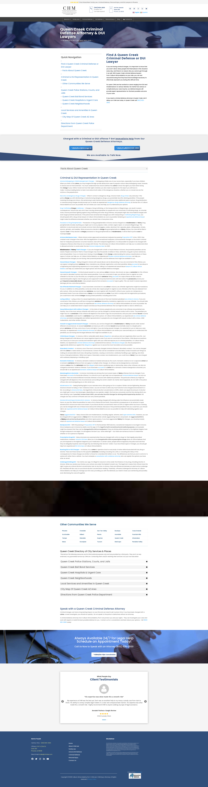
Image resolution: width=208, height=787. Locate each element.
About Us (66, 19)
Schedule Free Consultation (105, 655)
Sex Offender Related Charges (70, 287)
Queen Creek (119, 538)
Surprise (100, 538)
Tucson (99, 542)
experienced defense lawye (135, 217)
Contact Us (128, 19)
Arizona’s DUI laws (81, 439)
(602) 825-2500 (124, 646)
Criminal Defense (87, 19)
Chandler (83, 531)
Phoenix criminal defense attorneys (120, 256)
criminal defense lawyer (130, 375)
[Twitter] (36, 759)
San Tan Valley (102, 531)
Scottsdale (65, 534)
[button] (102, 719)
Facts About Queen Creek (74, 70)
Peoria (99, 534)
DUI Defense (98, 19)
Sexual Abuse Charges (68, 262)
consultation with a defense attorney (108, 456)
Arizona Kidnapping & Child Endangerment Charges (77, 181)
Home (71, 743)
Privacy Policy (92, 779)
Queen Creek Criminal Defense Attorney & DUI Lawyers (82, 33)
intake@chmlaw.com (45, 754)
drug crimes (125, 196)
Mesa (64, 542)
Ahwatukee (136, 538)
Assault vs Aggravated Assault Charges (74, 324)
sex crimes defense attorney (103, 303)
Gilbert (82, 534)
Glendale (83, 538)
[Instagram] (40, 759)
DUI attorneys (79, 446)
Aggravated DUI (67, 415)
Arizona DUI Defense (75, 752)
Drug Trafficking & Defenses (72, 208)
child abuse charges (118, 343)
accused (135, 264)
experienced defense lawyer (75, 421)
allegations (107, 336)
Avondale (118, 534)
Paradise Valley (137, 542)
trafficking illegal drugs (132, 215)
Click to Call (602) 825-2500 (128, 148)
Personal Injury (110, 19)
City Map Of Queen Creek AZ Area (78, 116)
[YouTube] (47, 759)
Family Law (76, 19)
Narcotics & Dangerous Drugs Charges (73, 196)
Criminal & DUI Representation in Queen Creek (79, 78)
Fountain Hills (136, 534)
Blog (118, 19)
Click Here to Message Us (81, 148)
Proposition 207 (127, 237)
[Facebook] (32, 759)
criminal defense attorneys (86, 343)
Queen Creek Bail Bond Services (77, 96)
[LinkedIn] (44, 759)
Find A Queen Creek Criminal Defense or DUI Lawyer (79, 65)
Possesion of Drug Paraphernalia (70, 223)
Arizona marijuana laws (96, 246)
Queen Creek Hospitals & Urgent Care (80, 100)
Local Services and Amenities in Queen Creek (79, 112)
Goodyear (83, 542)
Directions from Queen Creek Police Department (77, 125)
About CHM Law (74, 746)
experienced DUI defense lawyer (77, 409)
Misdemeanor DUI (66, 385)
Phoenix (64, 531)
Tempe (64, 538)
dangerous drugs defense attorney (118, 202)
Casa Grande (136, 531)
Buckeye (117, 531)
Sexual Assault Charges (68, 272)
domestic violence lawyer (88, 370)
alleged (91, 365)
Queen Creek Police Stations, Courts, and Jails (80, 91)
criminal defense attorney (85, 330)
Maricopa (118, 542)
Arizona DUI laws (77, 390)
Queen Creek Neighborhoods (76, 103)
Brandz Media (139, 772)
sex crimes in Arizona (132, 299)
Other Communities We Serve (76, 83)
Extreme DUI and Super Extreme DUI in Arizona (75, 400)
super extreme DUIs (129, 415)
